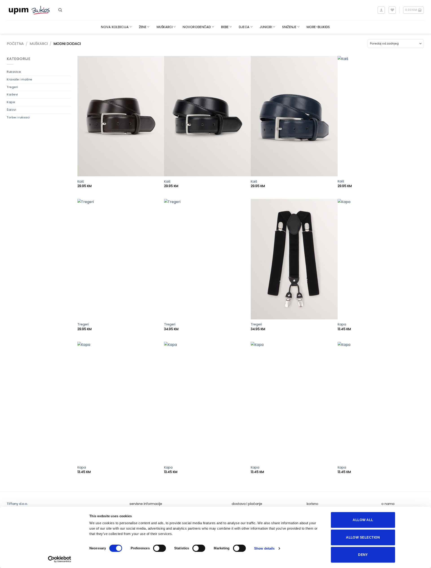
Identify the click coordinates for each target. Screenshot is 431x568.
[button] (60, 10)
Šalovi (11, 110)
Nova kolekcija (115, 27)
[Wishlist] (392, 10)
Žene (142, 27)
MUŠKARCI (39, 43)
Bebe (225, 27)
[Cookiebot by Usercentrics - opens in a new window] (59, 559)
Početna (15, 43)
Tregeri (12, 87)
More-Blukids (318, 27)
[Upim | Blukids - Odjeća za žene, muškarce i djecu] (29, 10)
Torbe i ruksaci (18, 117)
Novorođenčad (197, 27)
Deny (363, 555)
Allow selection (363, 537)
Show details (264, 548)
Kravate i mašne (19, 79)
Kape (11, 102)
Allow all (363, 520)
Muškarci (165, 27)
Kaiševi (12, 94)
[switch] (159, 548)
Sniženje (289, 27)
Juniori (266, 27)
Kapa (342, 324)
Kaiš (80, 181)
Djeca (244, 27)
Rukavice (14, 72)
